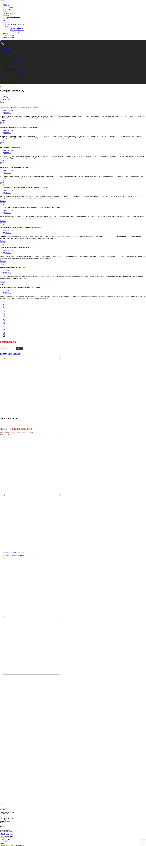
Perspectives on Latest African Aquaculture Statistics (15, 247)
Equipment (6, 15)
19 (4, 316)
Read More (3, 120)
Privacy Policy (11, 35)
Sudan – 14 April (15, 32)
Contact (5, 34)
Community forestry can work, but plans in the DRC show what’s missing (21, 227)
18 (4, 314)
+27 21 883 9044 (4, 809)
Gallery (9, 26)
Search (2, 345)
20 (4, 317)
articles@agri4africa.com (6, 834)
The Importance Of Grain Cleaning (10, 147)
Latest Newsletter (9, 37)
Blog (4, 21)
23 (4, 322)
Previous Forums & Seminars (16, 24)
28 (4, 330)
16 (4, 311)
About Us (6, 22)
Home (5, 4)
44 (4, 336)
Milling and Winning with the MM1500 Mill (12, 267)
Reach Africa (7, 6)
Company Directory (9, 13)
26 (4, 326)
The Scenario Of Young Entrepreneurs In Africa (14, 167)
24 (4, 323)
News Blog (10, 110)
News (5, 11)
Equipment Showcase (13, 17)
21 (4, 319)
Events (5, 19)
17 (4, 313)
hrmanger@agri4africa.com (7, 841)
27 (4, 328)
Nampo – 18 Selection (17, 28)
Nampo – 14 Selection (17, 30)
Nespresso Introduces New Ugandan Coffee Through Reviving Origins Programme (24, 187)
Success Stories (8, 7)
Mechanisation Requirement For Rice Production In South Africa (19, 127)
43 (4, 334)
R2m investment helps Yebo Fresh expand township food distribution (19, 107)
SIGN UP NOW (4, 434)
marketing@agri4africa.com (7, 837)
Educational (7, 9)
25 (4, 325)
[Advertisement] (50, 742)
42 (4, 333)
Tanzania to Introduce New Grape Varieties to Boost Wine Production (20, 287)
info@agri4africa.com (6, 831)
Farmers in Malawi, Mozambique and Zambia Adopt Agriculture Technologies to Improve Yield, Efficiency (30, 207)
